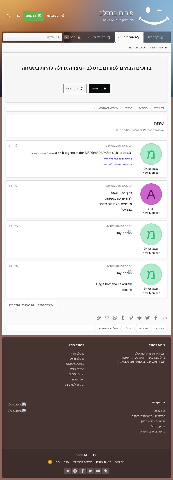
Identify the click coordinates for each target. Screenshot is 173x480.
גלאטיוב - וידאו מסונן (153, 421)
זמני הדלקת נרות (74, 384)
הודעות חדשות (158, 47)
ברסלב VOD (77, 369)
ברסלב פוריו (77, 353)
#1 (10, 145)
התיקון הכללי (158, 426)
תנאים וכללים (103, 462)
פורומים (128, 37)
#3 (10, 225)
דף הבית (153, 37)
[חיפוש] (8, 16)
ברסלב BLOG (76, 374)
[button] (118, 37)
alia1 (151, 208)
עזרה (66, 462)
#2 (10, 185)
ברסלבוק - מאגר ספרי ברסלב (148, 416)
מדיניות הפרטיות (82, 462)
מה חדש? (99, 37)
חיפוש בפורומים (138, 47)
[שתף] (16, 145)
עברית (79, 455)
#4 (10, 266)
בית (58, 462)
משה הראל (154, 130)
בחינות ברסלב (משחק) (152, 431)
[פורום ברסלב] (17, 404)
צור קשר (120, 462)
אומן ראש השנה (75, 364)
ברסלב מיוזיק (77, 358)
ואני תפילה (78, 379)
